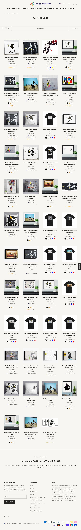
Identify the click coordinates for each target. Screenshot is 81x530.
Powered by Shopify (35, 523)
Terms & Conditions (36, 508)
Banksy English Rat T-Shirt (50, 333)
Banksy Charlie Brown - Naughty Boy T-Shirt (69, 334)
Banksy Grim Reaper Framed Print (69, 399)
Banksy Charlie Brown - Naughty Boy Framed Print (12, 163)
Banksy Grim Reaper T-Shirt (50, 162)
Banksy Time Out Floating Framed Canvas (11, 265)
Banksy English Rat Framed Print (11, 433)
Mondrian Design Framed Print (69, 94)
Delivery (32, 494)
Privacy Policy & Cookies (37, 500)
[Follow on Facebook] (4, 516)
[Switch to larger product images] (3, 28)
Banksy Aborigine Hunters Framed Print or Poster (31, 231)
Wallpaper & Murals (61, 8)
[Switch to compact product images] (8, 28)
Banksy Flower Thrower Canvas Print (11, 58)
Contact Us (33, 491)
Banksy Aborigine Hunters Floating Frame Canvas (31, 433)
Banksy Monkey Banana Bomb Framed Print (69, 163)
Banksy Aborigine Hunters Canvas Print (31, 94)
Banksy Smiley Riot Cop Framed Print (11, 298)
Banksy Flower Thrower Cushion (31, 130)
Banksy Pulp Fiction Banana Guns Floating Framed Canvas (30, 266)
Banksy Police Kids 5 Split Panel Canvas (50, 433)
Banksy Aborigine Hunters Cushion (50, 399)
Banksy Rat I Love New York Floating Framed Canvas (31, 366)
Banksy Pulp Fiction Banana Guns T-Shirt (69, 231)
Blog (31, 486)
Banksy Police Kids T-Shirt (31, 333)
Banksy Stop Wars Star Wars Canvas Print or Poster (50, 58)
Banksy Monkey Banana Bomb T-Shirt (50, 265)
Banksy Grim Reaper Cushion (11, 230)
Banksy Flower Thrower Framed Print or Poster (69, 58)
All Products (15, 13)
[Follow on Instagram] (8, 516)
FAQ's (32, 488)
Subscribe (9, 502)
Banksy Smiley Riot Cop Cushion (31, 197)
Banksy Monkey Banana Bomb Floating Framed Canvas (50, 367)
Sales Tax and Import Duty (37, 497)
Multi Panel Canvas (49, 8)
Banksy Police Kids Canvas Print (31, 163)
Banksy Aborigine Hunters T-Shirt (69, 265)
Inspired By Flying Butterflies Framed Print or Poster (11, 197)
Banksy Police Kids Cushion (11, 398)
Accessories (71, 8)
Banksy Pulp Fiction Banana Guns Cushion (11, 130)
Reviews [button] (79, 266)
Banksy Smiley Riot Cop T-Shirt (50, 231)
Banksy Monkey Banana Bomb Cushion (31, 399)
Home (8, 8)
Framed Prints (25, 8)
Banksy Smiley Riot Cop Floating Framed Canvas (11, 366)
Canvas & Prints (16, 8)
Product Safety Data (36, 511)
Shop (9, 13)
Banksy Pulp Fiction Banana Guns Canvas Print (30, 58)
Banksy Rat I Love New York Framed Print (31, 298)
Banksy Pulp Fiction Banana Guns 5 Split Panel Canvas (69, 197)
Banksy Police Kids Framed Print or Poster (50, 298)
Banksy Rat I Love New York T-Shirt (11, 334)
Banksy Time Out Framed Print (50, 197)
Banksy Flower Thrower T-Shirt (50, 130)
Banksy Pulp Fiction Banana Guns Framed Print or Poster (11, 94)
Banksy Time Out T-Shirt (69, 297)
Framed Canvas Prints (36, 8)
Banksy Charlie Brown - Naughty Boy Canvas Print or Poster (50, 95)
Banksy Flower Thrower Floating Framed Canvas (69, 130)
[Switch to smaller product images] (5, 28)
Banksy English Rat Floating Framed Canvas (69, 366)
